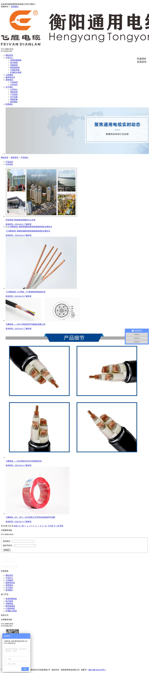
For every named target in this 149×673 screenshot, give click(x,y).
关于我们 (9, 87)
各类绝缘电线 (15, 60)
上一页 (21, 526)
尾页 (61, 526)
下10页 (50, 526)
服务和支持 (10, 77)
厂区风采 (14, 94)
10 (45, 526)
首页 (16, 526)
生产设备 (14, 97)
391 (4, 526)
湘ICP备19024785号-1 (97, 670)
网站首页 (9, 55)
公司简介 (14, 89)
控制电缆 (14, 65)
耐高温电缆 (15, 67)
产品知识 (14, 82)
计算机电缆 (15, 70)
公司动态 (14, 85)
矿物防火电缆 (15, 72)
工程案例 (9, 75)
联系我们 (15, 7)
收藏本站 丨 (6, 7)
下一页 (56, 526)
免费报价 (7, 550)
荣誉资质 (14, 92)
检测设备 (14, 99)
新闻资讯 (9, 80)
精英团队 (14, 102)
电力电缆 (14, 63)
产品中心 (9, 58)
